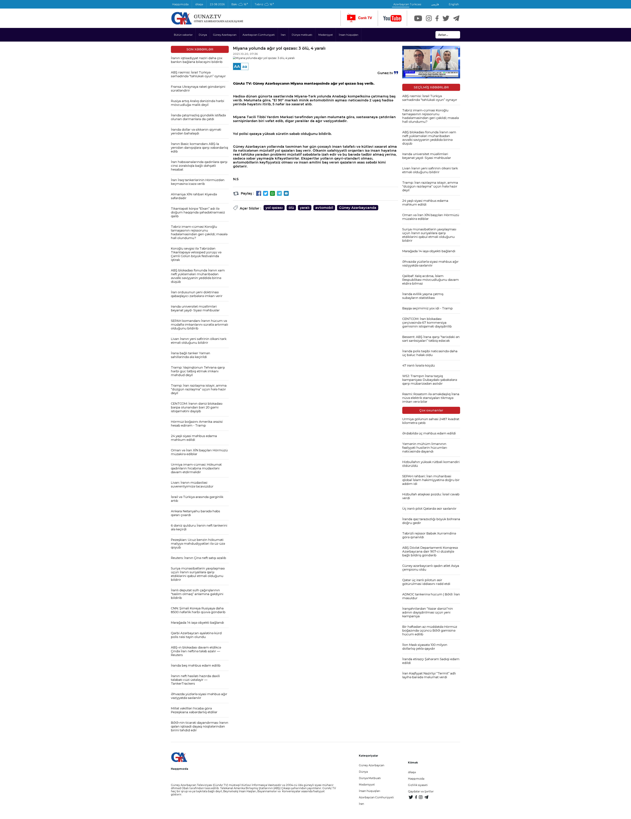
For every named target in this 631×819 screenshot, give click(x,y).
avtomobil (324, 208)
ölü (291, 208)
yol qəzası (274, 208)
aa (244, 66)
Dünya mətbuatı (302, 34)
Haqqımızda (180, 4)
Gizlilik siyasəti (418, 785)
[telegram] (456, 18)
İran (283, 34)
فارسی (435, 4)
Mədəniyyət (325, 34)
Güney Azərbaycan (224, 34)
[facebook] (437, 18)
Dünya (203, 34)
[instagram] (428, 18)
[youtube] (392, 18)
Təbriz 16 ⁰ (264, 4)
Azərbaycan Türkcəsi (407, 4)
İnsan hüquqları (348, 34)
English (454, 4)
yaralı (304, 208)
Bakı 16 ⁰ (239, 4)
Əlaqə (199, 4)
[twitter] (446, 18)
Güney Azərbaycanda (357, 208)
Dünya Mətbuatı (370, 778)
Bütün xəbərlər (183, 34)
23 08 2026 (217, 4)
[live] (359, 18)
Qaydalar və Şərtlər (421, 791)
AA (237, 66)
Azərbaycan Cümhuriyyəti (259, 34)
